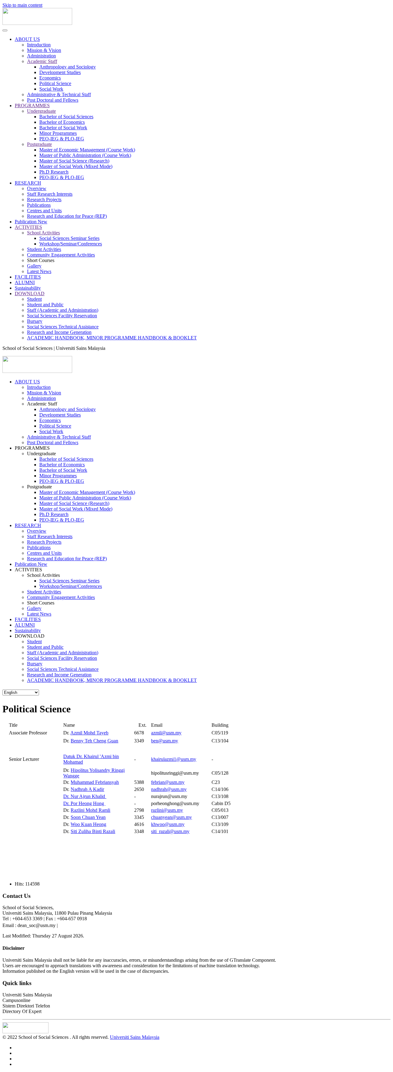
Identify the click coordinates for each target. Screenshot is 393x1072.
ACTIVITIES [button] (28, 569)
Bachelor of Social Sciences (66, 116)
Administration (41, 55)
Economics (50, 77)
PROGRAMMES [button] (32, 448)
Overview (36, 188)
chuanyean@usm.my (171, 817)
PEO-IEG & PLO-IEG (61, 138)
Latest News (39, 271)
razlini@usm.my (167, 810)
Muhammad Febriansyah (95, 782)
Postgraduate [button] (39, 486)
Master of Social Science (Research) (74, 160)
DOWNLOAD (30, 293)
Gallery (34, 265)
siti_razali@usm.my (170, 831)
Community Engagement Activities (61, 254)
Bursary (34, 321)
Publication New (31, 221)
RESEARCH (28, 183)
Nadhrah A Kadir (87, 789)
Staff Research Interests (49, 194)
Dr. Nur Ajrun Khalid (84, 796)
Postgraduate (39, 144)
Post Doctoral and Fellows (52, 100)
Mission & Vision (44, 50)
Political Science (55, 83)
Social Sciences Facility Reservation (62, 315)
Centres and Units (44, 210)
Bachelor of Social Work (63, 127)
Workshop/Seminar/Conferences (70, 243)
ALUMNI (25, 282)
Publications (39, 205)
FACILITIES (28, 277)
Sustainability (28, 288)
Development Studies (60, 72)
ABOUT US (27, 39)
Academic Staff (42, 61)
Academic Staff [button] (42, 403)
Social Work (51, 89)
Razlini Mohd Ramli (90, 810)
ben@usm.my (164, 740)
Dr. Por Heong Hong (84, 803)
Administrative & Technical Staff (59, 94)
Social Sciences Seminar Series (69, 238)
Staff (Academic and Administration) (62, 310)
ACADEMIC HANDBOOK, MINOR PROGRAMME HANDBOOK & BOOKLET (112, 337)
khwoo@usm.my (168, 824)
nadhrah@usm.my (169, 789)
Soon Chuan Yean (88, 817)
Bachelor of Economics (62, 122)
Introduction (39, 44)
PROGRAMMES (32, 105)
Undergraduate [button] (41, 453)
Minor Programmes (58, 133)
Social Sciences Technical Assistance (63, 326)
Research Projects (44, 199)
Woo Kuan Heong (88, 824)
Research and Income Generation (59, 332)
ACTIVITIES (28, 227)
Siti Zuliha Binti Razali (93, 831)
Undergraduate (41, 111)
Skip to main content (22, 5)
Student (34, 299)
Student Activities (44, 249)
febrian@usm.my (168, 782)
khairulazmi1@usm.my (173, 759)
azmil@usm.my (166, 732)
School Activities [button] (43, 575)
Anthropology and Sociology (67, 66)
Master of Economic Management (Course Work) (87, 149)
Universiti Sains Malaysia (134, 1037)
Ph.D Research (53, 171)
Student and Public (45, 304)
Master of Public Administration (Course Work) (85, 155)
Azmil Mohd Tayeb (89, 732)
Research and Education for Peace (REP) (67, 216)
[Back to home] (37, 23)
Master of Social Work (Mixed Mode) (75, 166)
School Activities (43, 232)
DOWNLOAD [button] (30, 636)
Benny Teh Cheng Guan (94, 740)
